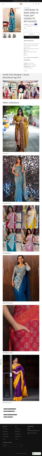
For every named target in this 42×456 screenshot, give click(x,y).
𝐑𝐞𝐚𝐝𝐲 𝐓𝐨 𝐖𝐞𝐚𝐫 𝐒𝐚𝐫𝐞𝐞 (8, 303)
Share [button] (26, 70)
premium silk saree (7, 402)
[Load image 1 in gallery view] (5, 36)
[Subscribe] (21, 445)
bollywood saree (6, 203)
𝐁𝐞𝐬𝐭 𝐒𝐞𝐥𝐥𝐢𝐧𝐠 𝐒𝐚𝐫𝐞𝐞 (7, 253)
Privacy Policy (5, 428)
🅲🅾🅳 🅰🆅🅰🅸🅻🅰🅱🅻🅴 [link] (9, 411)
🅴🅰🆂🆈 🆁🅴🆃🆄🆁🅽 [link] (8, 417)
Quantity (25, 27)
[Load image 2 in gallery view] (9, 36)
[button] (3, 4)
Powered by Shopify (24, 453)
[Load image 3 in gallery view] (14, 36)
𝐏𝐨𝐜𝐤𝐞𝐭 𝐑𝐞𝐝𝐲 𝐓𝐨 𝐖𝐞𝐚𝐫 (8, 352)
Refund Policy (5, 431)
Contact (4, 438)
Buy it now (31, 37)
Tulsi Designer (19, 453)
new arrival (5, 153)
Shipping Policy (5, 433)
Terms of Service (5, 436)
